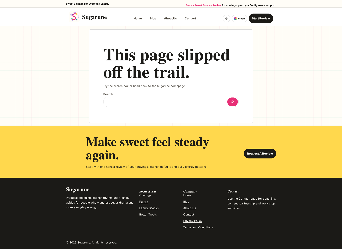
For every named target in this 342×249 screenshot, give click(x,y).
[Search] (232, 101)
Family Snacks (149, 208)
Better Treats (148, 214)
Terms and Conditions (198, 227)
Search (108, 94)
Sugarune (94, 16)
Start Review (261, 18)
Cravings (145, 195)
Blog (186, 201)
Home (187, 195)
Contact (188, 214)
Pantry (143, 201)
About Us (189, 208)
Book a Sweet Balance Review (203, 5)
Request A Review (260, 153)
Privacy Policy (192, 221)
